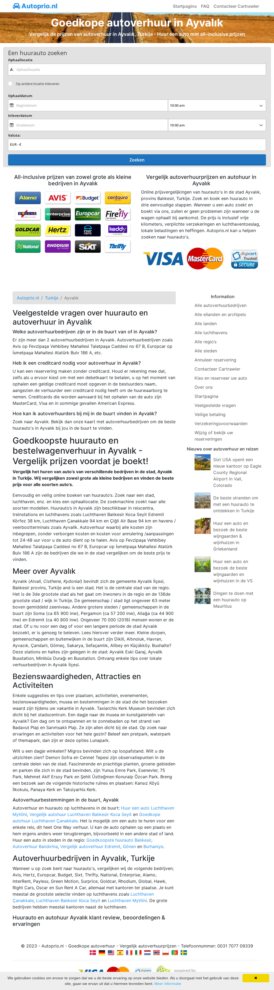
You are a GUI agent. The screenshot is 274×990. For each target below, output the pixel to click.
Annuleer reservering (215, 360)
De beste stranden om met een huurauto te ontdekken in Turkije (235, 504)
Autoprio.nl (39, 6)
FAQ (205, 6)
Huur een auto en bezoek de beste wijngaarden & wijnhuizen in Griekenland (230, 536)
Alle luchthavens (211, 332)
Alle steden (206, 350)
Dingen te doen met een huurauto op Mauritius (233, 600)
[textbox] (137, 69)
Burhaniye (153, 846)
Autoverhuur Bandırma (35, 846)
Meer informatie (167, 983)
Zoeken (137, 160)
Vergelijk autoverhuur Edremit (90, 846)
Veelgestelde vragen (215, 405)
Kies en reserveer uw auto (221, 378)
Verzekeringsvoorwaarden (221, 423)
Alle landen (206, 323)
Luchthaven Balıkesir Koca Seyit (68, 900)
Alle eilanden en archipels (220, 314)
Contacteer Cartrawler (236, 6)
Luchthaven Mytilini (127, 900)
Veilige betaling (210, 414)
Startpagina (185, 6)
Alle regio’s (205, 341)
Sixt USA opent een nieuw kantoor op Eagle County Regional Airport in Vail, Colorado (237, 472)
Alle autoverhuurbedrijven (220, 305)
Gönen (129, 846)
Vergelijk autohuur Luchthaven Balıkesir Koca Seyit (80, 814)
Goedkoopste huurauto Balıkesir (118, 840)
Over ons (204, 387)
